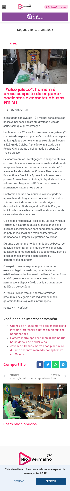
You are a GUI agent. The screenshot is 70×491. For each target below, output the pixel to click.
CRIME (13, 43)
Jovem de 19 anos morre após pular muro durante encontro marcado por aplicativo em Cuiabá (37, 350)
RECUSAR (19, 481)
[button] (4, 7)
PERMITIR (51, 481)
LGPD (43, 473)
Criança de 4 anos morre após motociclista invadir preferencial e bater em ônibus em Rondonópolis (38, 330)
